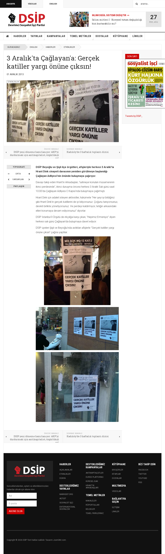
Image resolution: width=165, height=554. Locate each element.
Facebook (143, 470)
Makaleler (91, 501)
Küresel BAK (92, 481)
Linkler (115, 511)
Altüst (62, 498)
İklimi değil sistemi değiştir (109, 15)
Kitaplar (116, 474)
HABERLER (20, 36)
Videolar (116, 491)
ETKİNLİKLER (69, 47)
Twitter (142, 474)
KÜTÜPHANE (120, 36)
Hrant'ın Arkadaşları (92, 486)
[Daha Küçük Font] (8, 174)
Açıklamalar (65, 470)
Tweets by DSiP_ (133, 116)
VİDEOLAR (32, 4)
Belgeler (90, 509)
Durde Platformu (94, 477)
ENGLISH (53, 4)
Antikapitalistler (94, 473)
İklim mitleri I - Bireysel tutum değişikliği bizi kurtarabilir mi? (117, 21)
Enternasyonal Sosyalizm (67, 508)
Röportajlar (92, 505)
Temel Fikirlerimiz (95, 513)
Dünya (62, 478)
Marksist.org (66, 494)
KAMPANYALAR (56, 36)
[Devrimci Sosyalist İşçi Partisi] (27, 19)
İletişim (115, 507)
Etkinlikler (65, 474)
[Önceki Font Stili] (8, 179)
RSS (140, 482)
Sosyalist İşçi (66, 503)
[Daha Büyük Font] (29, 174)
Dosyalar (117, 478)
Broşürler (117, 470)
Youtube (142, 478)
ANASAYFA (10, 4)
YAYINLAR (36, 36)
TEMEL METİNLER (80, 36)
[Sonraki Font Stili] (29, 179)
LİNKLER (137, 36)
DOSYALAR (102, 36)
